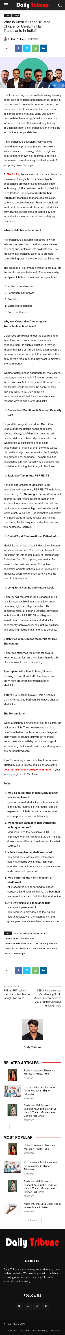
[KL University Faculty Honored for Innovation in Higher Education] (12, 1091)
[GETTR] (28, 1306)
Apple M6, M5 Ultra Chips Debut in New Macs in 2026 (42, 1205)
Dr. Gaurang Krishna (46, 943)
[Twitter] (27, 48)
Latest (7, 15)
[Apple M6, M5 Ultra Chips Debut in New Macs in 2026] (12, 1208)
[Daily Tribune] (6, 39)
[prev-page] (6, 1126)
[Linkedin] (43, 48)
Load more (31, 1220)
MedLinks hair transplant (17, 948)
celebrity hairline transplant (19, 943)
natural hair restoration (45, 948)
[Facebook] (18, 48)
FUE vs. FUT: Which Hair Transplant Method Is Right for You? (17, 994)
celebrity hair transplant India (19, 938)
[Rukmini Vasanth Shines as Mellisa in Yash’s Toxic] (12, 1075)
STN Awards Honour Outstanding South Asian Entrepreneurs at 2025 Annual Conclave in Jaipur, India (47, 998)
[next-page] (11, 1126)
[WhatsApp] (35, 48)
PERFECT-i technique (15, 953)
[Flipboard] (19, 1306)
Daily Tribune (18, 39)
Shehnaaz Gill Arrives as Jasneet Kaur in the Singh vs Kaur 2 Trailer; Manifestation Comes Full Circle (40, 1110)
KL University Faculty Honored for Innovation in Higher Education (41, 1090)
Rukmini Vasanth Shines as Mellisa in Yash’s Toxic (39, 1072)
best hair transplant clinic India (29, 933)
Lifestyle (16, 15)
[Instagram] (36, 1306)
